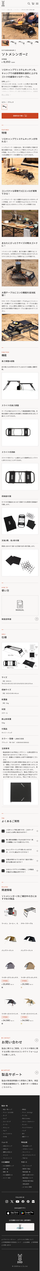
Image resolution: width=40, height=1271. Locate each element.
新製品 (24, 1109)
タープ (5, 1115)
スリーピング (7, 1121)
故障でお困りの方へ (28, 1175)
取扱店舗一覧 (26, 1172)
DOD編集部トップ (8, 1166)
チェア (5, 1118)
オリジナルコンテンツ (29, 1155)
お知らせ (5, 1149)
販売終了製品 (26, 1169)
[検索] (29, 3)
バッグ (24, 1130)
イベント (5, 1155)
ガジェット (6, 1127)
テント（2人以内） (8, 1112)
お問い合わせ (7, 1245)
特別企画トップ (27, 1146)
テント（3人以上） (27, 1112)
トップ (3, 9)
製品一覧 (9, 9)
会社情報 (27, 1242)
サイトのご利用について (26, 1239)
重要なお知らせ (7, 1152)
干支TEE (25, 1158)
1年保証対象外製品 (28, 1181)
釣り (23, 1134)
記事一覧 (5, 1169)
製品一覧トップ (7, 1109)
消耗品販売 (26, 1184)
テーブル (16, 9)
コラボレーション (28, 1149)
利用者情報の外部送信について (12, 1242)
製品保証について (28, 1178)
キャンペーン (26, 1152)
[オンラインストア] (33, 3)
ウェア (5, 1130)
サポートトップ (27, 1166)
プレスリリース (7, 1158)
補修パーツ (25, 1137)
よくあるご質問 (27, 1187)
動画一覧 (5, 1172)
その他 (5, 1137)
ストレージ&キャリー (28, 1121)
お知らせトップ (7, 1146)
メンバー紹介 (7, 1178)
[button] (5, 43)
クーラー (5, 1124)
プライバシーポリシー (9, 1239)
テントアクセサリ (27, 1127)
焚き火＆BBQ (26, 1118)
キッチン (24, 1124)
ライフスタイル (7, 1134)
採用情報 (35, 1242)
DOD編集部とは (8, 1175)
